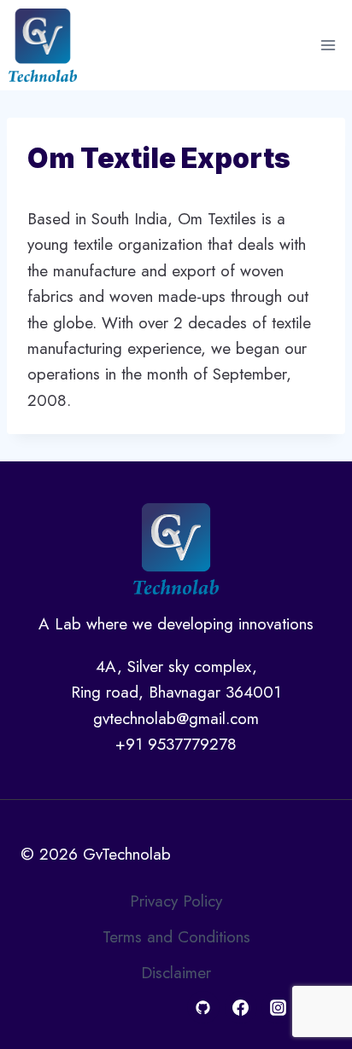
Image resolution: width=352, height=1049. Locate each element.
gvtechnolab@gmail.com (176, 718)
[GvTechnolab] (43, 45)
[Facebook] (241, 1007)
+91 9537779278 (176, 744)
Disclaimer (176, 972)
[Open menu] (327, 45)
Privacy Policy (176, 901)
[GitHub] (203, 1007)
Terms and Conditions (176, 936)
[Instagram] (277, 1007)
